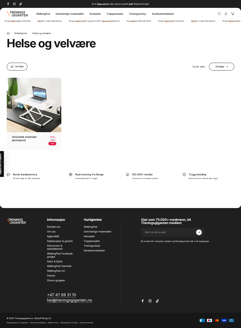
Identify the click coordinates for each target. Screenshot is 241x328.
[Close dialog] (150, 115)
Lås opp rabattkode (120, 199)
